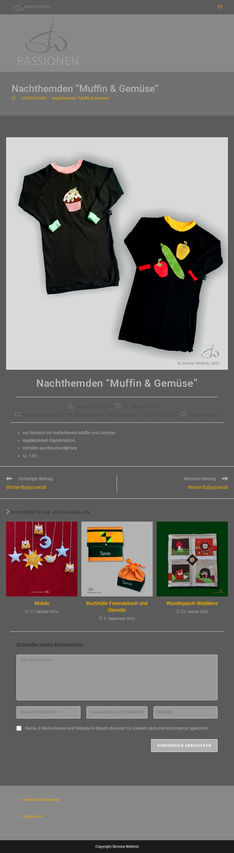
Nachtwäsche (123, 414)
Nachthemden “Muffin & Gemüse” (81, 98)
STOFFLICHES (159, 414)
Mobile (41, 603)
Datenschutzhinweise (41, 799)
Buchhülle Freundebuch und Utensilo (116, 606)
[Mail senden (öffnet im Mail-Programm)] (219, 7)
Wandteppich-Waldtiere (192, 603)
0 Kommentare (204, 414)
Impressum (32, 816)
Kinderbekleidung (41, 414)
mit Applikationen (84, 414)
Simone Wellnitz (92, 406)
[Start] (14, 98)
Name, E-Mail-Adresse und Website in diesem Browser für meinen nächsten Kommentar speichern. (117, 728)
